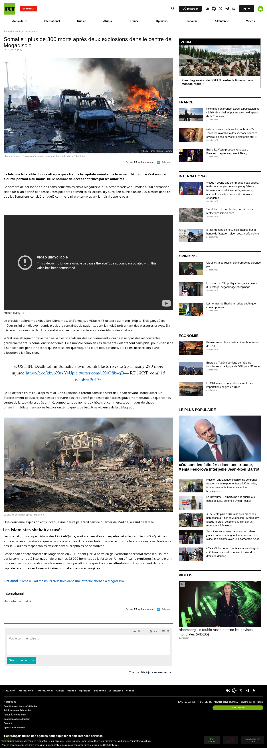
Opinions (161, 21)
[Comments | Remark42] (88, 652)
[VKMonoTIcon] (207, 9)
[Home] (9, 9)
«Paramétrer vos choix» (140, 741)
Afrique (108, 21)
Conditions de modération (17, 719)
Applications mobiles (14, 727)
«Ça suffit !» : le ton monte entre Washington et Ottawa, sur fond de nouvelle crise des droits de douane (232, 552)
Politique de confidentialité (17, 710)
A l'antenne (222, 21)
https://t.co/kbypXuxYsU (49, 373)
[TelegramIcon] (227, 9)
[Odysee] (214, 9)
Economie (191, 21)
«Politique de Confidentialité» (104, 745)
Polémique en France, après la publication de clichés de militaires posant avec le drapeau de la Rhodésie (232, 112)
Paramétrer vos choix (15, 714)
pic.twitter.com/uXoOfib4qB (98, 373)
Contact (8, 723)
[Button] (260, 9)
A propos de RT (12, 702)
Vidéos (250, 21)
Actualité (17, 21)
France (134, 21)
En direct (28, 8)
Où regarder (190, 8)
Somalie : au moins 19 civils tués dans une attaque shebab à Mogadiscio (64, 581)
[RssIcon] (233, 9)
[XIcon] (220, 9)
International (52, 21)
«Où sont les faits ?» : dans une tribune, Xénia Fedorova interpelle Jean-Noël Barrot (219, 467)
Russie (81, 21)
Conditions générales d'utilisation (21, 706)
